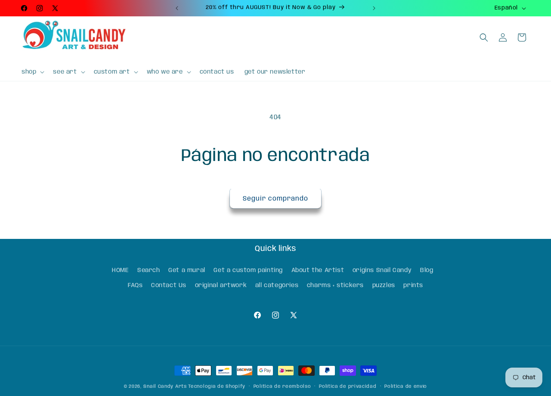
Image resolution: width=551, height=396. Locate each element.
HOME (120, 270)
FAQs (135, 285)
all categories (276, 285)
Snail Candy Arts (164, 386)
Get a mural (186, 270)
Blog (426, 270)
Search (148, 270)
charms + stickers (335, 285)
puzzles (383, 285)
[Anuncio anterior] (176, 8)
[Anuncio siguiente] (374, 8)
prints (413, 285)
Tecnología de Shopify (216, 386)
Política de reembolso (282, 386)
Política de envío (405, 386)
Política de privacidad (347, 386)
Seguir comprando (275, 198)
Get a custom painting (248, 270)
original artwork (221, 285)
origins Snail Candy (382, 270)
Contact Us (168, 285)
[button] (32, 72)
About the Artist (317, 270)
